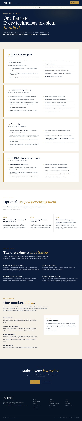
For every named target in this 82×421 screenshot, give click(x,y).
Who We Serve (27, 2)
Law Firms (51, 399)
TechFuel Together (41, 2)
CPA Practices (51, 401)
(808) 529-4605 (46, 381)
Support (65, 2)
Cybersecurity (35, 410)
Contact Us (35, 381)
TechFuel (33, 2)
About (54, 2)
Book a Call (74, 2)
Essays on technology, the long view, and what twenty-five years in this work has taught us (49, 7)
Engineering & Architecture (54, 403)
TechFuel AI (49, 2)
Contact (59, 2)
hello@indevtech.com (69, 405)
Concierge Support (36, 405)
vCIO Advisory (35, 407)
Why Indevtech (19, 2)
